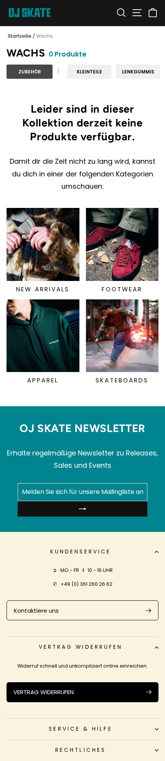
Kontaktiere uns (36, 610)
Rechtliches (80, 750)
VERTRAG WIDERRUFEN (43, 692)
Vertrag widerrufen (80, 647)
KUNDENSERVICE (80, 551)
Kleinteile (89, 71)
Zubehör (29, 71)
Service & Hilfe (80, 729)
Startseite (19, 36)
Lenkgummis (138, 71)
